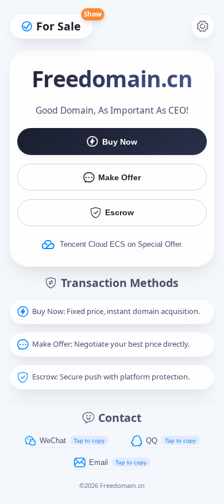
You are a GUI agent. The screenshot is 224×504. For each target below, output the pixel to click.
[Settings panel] (203, 26)
